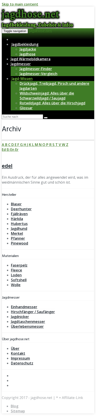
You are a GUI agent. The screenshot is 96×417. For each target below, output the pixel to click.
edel (7, 166)
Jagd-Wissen (22, 78)
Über (15, 348)
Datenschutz (22, 363)
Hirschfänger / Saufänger (33, 311)
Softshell (19, 279)
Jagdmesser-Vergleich (38, 73)
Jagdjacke (28, 49)
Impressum (20, 358)
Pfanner (18, 238)
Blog (14, 406)
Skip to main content (20, 4)
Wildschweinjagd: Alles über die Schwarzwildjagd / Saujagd (47, 96)
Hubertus (19, 223)
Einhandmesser (24, 306)
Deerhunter (21, 208)
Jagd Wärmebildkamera (30, 59)
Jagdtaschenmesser (28, 321)
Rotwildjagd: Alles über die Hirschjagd (52, 103)
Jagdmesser (21, 63)
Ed (4, 149)
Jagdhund (19, 228)
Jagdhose (27, 54)
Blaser (16, 204)
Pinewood (19, 243)
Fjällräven (19, 213)
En (12, 149)
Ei (8, 149)
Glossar (26, 107)
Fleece (16, 270)
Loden (16, 275)
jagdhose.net (40, 30)
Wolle (16, 284)
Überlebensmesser (27, 326)
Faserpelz (19, 265)
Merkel (17, 233)
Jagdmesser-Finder (36, 68)
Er (17, 149)
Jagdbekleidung (24, 44)
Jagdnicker (20, 316)
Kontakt (18, 353)
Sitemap (18, 411)
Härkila (17, 218)
